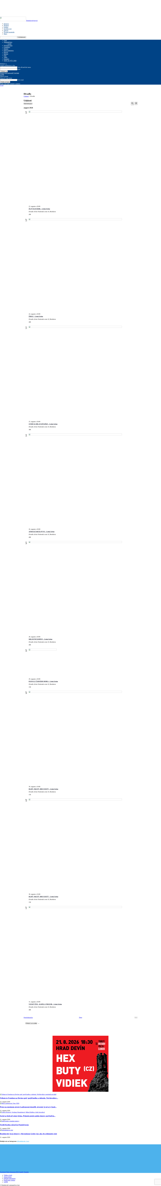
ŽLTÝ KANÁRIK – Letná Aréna (39, 209)
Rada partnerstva (9, 50)
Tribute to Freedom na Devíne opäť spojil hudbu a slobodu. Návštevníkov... (29, 1098)
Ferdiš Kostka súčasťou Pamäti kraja (14, 1125)
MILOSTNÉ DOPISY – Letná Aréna (40, 639)
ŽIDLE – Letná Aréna (36, 316)
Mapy (5, 34)
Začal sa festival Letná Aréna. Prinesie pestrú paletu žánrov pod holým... (27, 1116)
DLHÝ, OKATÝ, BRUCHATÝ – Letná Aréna (43, 789)
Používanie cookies (9, 1180)
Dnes (80, 1017)
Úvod (1, 85)
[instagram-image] (13, 1157)
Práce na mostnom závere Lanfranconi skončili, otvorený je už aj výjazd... (28, 1107)
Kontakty (6, 59)
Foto (5, 55)
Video (5, 57)
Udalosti (26, 96)
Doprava (6, 24)
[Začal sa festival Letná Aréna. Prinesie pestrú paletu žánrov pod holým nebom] (22, 1112)
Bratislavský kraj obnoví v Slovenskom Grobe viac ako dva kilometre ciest (28, 1134)
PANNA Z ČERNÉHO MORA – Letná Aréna (43, 681)
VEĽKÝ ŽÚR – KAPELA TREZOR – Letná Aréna (45, 1004)
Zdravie (6, 30)
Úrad (5, 40)
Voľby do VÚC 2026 (10, 60)
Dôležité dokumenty (10, 1178)
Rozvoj (6, 52)
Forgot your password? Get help (9, 73)
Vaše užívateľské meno (24, 67)
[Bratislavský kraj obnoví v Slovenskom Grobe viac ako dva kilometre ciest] (6, 1130)
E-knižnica (7, 47)
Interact (6, 54)
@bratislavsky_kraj (23, 1141)
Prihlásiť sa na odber (31, 1023)
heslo (18, 69)
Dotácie (6, 49)
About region (8, 1177)
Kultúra (6, 27)
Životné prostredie (9, 32)
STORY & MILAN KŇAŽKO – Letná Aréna (43, 424)
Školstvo (6, 25)
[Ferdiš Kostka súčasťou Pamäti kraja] (9, 1121)
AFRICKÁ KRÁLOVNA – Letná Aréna (41, 531)
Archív (9, 44)
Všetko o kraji (8, 1175)
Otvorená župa (8, 45)
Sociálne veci (8, 29)
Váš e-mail (20, 80)
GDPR (2, 75)
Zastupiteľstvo (8, 42)
